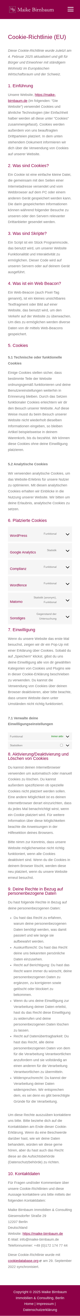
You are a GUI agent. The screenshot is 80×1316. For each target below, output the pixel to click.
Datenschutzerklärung (40, 1310)
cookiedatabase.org (23, 1261)
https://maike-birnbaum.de (43, 1234)
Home (29, 1304)
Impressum (45, 1304)
